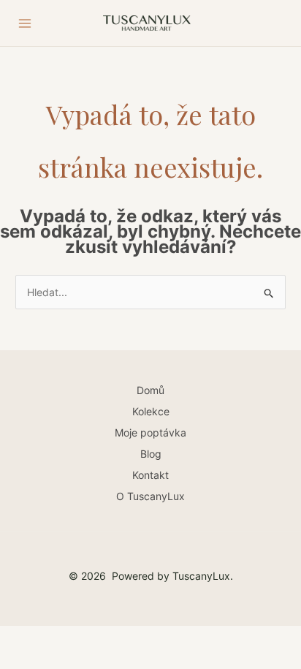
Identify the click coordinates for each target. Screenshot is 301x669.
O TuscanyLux (150, 496)
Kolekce (150, 411)
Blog (150, 453)
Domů (150, 390)
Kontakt (150, 475)
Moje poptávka (150, 432)
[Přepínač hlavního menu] (24, 23)
